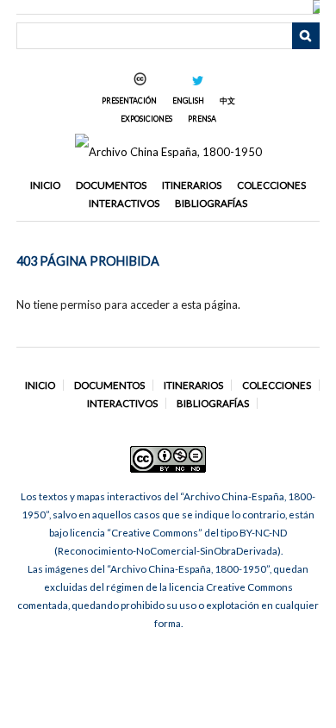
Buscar (306, 36)
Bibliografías (211, 203)
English (188, 100)
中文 (227, 100)
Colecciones (271, 185)
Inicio (45, 185)
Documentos (111, 185)
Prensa (202, 118)
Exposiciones (146, 118)
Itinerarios (191, 185)
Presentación (129, 100)
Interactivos (124, 203)
